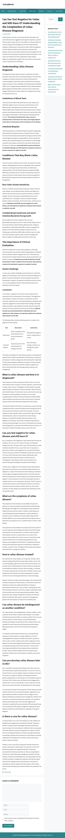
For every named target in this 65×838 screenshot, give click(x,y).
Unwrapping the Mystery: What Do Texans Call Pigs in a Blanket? (55, 79)
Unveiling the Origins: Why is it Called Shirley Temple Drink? (55, 71)
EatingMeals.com (25, 835)
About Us (41, 11)
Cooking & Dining (12, 11)
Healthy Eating (32, 11)
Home (3, 11)
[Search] (60, 19)
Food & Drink (22, 11)
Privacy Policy (59, 11)
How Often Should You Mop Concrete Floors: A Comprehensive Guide (54, 63)
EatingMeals (8, 4)
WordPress (39, 835)
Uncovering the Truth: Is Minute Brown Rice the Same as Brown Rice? (55, 34)
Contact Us (50, 11)
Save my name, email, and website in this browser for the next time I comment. (21, 819)
